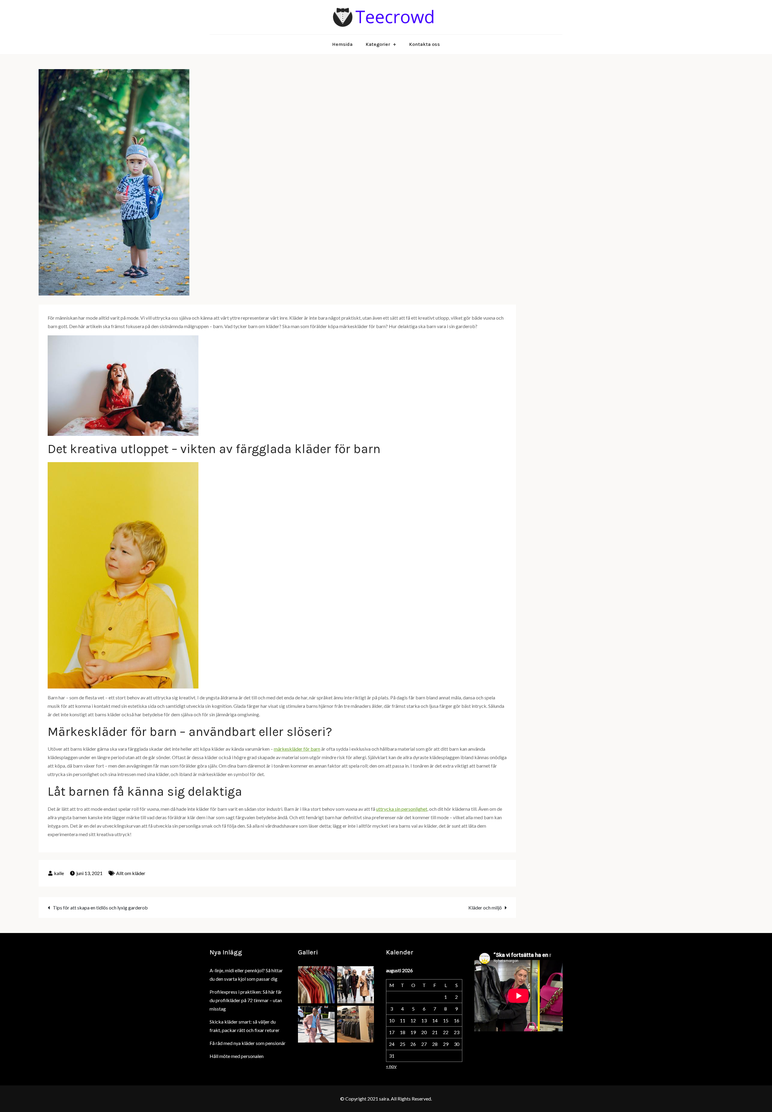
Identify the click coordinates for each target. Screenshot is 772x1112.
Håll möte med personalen (237, 1056)
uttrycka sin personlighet (401, 809)
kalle (59, 873)
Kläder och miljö (485, 907)
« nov (391, 1066)
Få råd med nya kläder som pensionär (248, 1043)
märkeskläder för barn (297, 749)
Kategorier (377, 44)
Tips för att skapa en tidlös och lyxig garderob (100, 907)
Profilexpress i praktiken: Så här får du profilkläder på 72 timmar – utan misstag (246, 1000)
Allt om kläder (130, 873)
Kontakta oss (424, 44)
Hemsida (342, 44)
